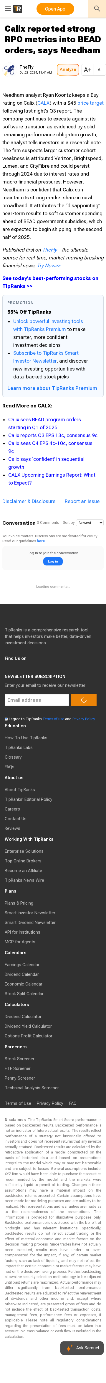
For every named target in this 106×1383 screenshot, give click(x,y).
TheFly (49, 267)
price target (90, 120)
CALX (43, 120)
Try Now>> (48, 283)
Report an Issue (82, 519)
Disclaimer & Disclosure (28, 519)
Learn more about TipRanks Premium (52, 406)
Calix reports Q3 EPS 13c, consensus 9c (52, 453)
